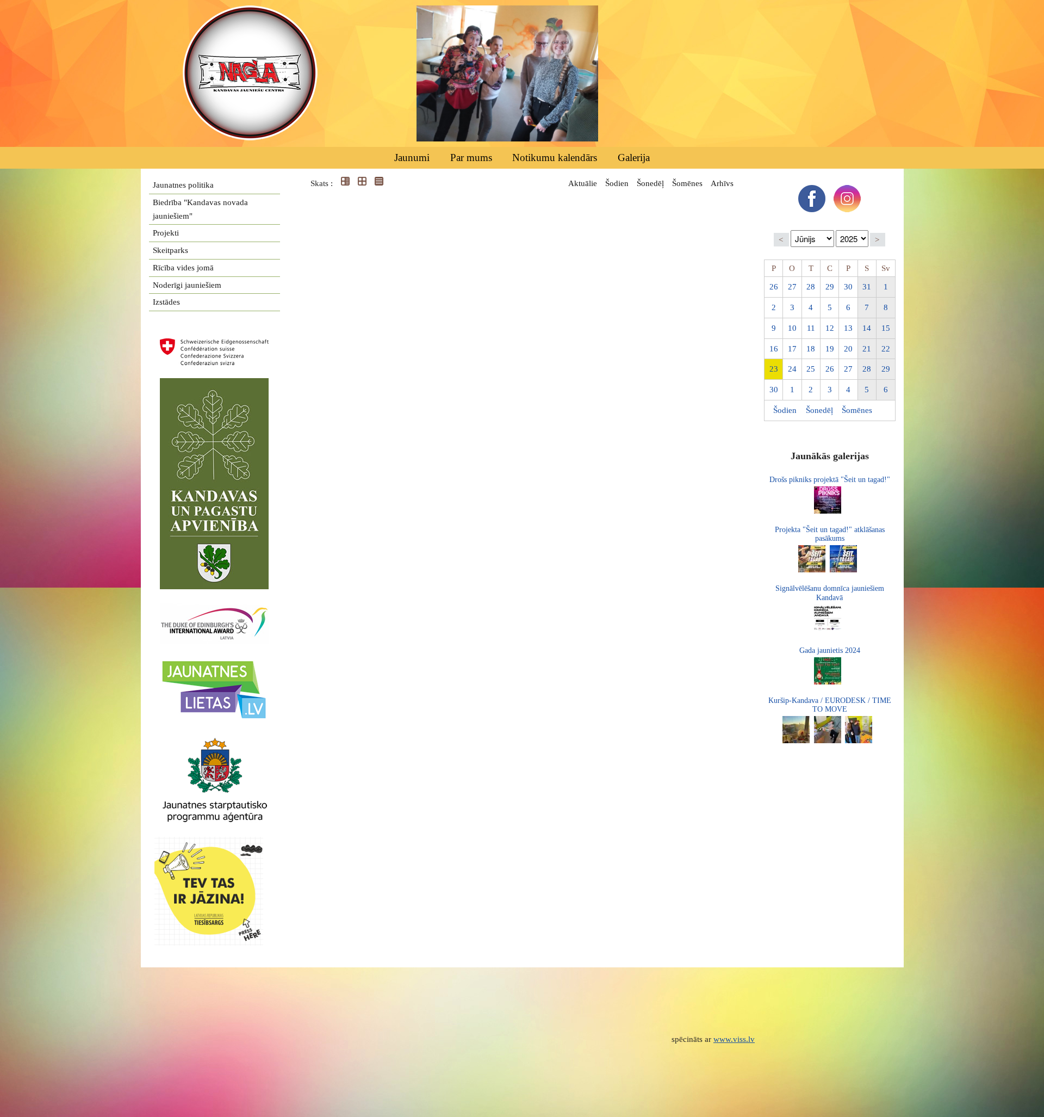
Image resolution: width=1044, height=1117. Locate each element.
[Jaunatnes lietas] (214, 664)
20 (848, 348)
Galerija (634, 157)
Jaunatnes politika (183, 185)
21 (866, 348)
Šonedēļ (650, 183)
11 (811, 328)
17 (792, 348)
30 (848, 286)
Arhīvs (722, 183)
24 (792, 369)
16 (773, 348)
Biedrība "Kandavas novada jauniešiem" (200, 209)
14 (866, 328)
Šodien (617, 183)
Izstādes (166, 302)
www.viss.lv (734, 1039)
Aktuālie (582, 183)
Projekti (166, 233)
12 (829, 328)
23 (773, 369)
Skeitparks (170, 250)
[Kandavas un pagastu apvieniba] (214, 384)
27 (792, 286)
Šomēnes (687, 183)
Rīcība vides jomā (183, 267)
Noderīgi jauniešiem (187, 285)
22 (885, 348)
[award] (214, 609)
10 (792, 328)
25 (810, 369)
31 (866, 286)
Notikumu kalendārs (554, 157)
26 (773, 286)
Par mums (471, 157)
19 (829, 348)
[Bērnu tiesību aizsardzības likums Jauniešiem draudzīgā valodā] (214, 843)
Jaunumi (412, 157)
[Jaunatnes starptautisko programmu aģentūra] (214, 742)
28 (810, 286)
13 (848, 328)
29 (829, 286)
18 (810, 348)
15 (885, 328)
